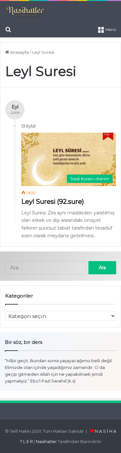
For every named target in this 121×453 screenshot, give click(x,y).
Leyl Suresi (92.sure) (52, 201)
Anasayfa (19, 52)
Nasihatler (46, 441)
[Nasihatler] (25, 11)
